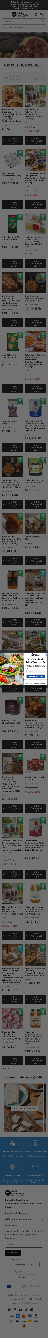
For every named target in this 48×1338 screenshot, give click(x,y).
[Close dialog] (46, 654)
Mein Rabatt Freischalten (35, 676)
